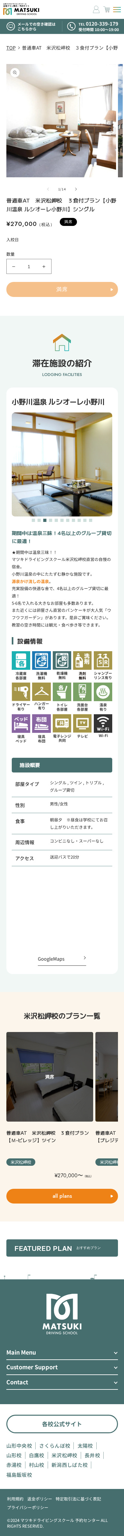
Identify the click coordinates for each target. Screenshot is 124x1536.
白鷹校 (37, 1455)
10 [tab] (85, 521)
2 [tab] (39, 521)
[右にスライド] (76, 189)
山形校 (14, 1455)
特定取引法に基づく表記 (78, 1499)
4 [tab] (51, 521)
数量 (10, 254)
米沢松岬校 (65, 1455)
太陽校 (85, 1445)
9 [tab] (79, 521)
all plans (62, 1196)
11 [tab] (91, 521)
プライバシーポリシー (27, 1507)
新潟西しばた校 (70, 1464)
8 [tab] (74, 521)
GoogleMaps (51, 958)
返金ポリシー (39, 1499)
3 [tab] (45, 521)
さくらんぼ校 (54, 1445)
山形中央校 (19, 1445)
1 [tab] (34, 521)
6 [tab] (62, 521)
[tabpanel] (62, 464)
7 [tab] (68, 521)
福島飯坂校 (19, 1474)
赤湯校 (14, 1464)
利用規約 (15, 1499)
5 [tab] (57, 521)
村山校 (37, 1464)
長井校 (92, 1455)
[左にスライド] (48, 189)
